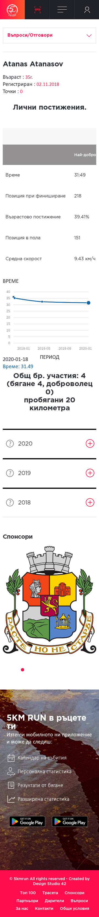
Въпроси (79, 901)
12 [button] (92, 669)
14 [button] (45, 677)
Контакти (44, 908)
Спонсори (74, 893)
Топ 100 (28, 893)
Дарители (54, 901)
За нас (22, 908)
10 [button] (76, 669)
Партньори (27, 901)
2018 (24, 502)
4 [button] (30, 669)
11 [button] (84, 669)
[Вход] (87, 9)
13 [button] (38, 677)
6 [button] (45, 669)
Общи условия (74, 908)
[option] (49, 600)
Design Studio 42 (49, 883)
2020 (25, 443)
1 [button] (7, 669)
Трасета (50, 893)
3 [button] (22, 669)
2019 (24, 473)
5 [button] (38, 669)
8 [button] (61, 669)
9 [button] (68, 669)
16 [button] (61, 677)
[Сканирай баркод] (37, 9)
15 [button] (53, 677)
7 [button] (53, 669)
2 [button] (14, 669)
